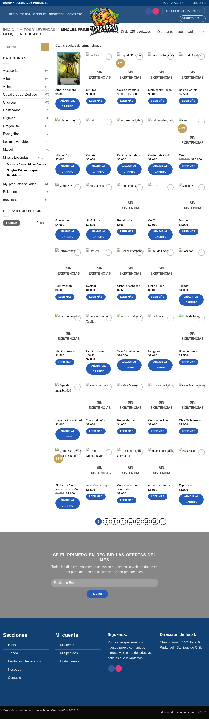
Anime (7, 86)
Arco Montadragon (98, 485)
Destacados (11, 110)
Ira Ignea (154, 351)
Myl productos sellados (19, 184)
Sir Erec (91, 89)
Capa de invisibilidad (68, 420)
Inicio (13, 14)
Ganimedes (62, 220)
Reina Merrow (126, 420)
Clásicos (9, 102)
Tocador (184, 285)
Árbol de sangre (65, 89)
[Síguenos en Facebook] (148, 11)
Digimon (9, 118)
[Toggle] (46, 157)
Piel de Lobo (156, 285)
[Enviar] (45, 47)
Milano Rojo (63, 155)
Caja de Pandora (128, 89)
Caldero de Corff (159, 155)
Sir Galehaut (94, 220)
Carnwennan (63, 285)
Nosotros (56, 14)
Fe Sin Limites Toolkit (95, 353)
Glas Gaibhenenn (190, 420)
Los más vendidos (16, 142)
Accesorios (11, 71)
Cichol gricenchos (128, 285)
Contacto (74, 14)
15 (146, 521)
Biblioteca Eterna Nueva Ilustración (66, 487)
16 (154, 521)
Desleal (91, 285)
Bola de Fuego (188, 351)
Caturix (90, 155)
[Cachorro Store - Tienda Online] (104, 21)
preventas (10, 199)
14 (138, 521)
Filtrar (11, 222)
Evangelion (11, 134)
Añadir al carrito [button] (67, 104)
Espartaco (185, 485)
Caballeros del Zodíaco (20, 94)
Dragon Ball (11, 126)
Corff (151, 220)
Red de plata (125, 220)
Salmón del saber (128, 351)
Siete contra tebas (160, 89)
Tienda (25, 14)
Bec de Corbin (188, 89)
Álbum (7, 78)
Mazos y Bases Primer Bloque (26, 164)
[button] (183, 11)
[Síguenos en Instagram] (155, 11)
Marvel (8, 149)
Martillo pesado (65, 351)
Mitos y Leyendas (37, 29)
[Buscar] (4, 14)
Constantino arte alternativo (128, 487)
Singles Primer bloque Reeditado (22, 173)
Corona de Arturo (159, 420)
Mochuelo (185, 220)
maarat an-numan (159, 485)
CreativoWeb (59, 710)
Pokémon (10, 192)
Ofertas (39, 14)
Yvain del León (95, 420)
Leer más (95, 101)
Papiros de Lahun (128, 155)
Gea (182, 155)
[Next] (162, 521)
